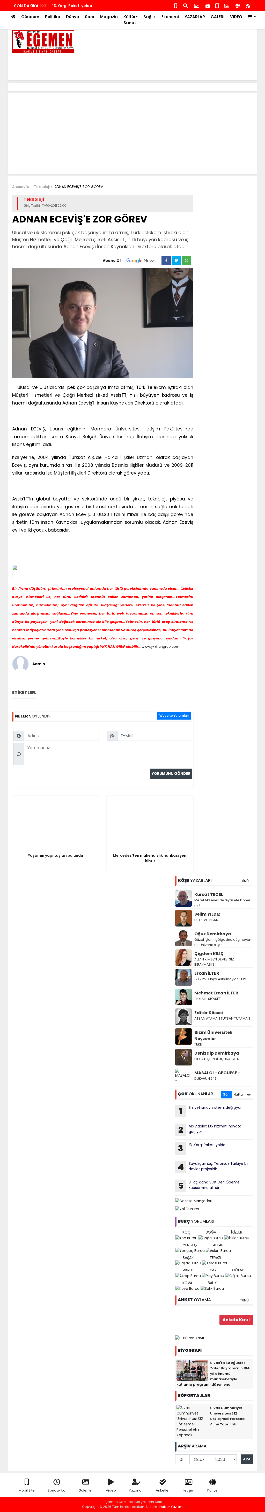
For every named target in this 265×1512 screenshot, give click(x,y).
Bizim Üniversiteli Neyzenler (213, 1035)
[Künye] (237, 5)
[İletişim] (197, 5)
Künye (212, 1490)
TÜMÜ (244, 881)
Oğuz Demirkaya (212, 934)
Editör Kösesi (208, 1013)
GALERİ (217, 16)
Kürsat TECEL (208, 894)
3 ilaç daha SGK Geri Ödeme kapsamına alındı (209, 1186)
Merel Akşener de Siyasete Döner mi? (222, 903)
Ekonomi (170, 16)
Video (111, 1490)
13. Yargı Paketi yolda (72, 5)
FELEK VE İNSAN (206, 919)
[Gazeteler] (227, 5)
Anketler (163, 1490)
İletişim (188, 1490)
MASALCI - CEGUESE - (217, 1073)
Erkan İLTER (206, 973)
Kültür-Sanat (130, 19)
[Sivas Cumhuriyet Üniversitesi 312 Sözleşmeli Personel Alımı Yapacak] (192, 1421)
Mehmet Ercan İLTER (216, 993)
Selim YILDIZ (207, 914)
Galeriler (85, 1490)
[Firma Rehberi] (208, 5)
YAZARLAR (195, 16)
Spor (89, 16)
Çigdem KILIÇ (209, 954)
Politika (52, 16)
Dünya (72, 16)
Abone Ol (112, 260)
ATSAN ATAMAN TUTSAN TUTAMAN (222, 1018)
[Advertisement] (158, 64)
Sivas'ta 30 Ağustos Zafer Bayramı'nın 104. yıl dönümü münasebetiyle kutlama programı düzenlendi (213, 1373)
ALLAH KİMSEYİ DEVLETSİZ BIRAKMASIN (214, 962)
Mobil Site (27, 1490)
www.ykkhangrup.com (160, 646)
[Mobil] (176, 5)
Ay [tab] (249, 1094)
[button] (252, 17)
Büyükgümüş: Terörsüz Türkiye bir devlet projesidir (213, 1167)
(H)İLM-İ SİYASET (207, 998)
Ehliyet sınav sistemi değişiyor (210, 1111)
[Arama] (185, 5)
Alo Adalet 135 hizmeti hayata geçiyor (209, 1129)
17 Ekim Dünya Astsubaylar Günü (220, 979)
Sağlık (149, 16)
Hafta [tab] (238, 1094)
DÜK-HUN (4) (205, 1078)
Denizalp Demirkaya (216, 1053)
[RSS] (248, 5)
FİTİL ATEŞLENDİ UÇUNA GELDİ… (218, 1058)
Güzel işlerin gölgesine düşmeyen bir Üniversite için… (222, 942)
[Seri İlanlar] (217, 5)
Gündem (30, 16)
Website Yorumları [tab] (174, 715)
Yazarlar (136, 1490)
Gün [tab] (226, 1094)
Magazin (109, 16)
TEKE (198, 1044)
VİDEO (236, 16)
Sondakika (56, 1490)
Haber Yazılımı (171, 1506)
